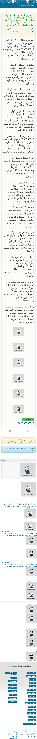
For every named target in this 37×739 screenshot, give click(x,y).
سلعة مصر (13, 678)
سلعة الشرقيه (31, 676)
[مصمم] (31, 595)
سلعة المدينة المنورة (29, 723)
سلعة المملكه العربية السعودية (11, 673)
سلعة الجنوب (12, 698)
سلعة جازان (31, 706)
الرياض (30, 29)
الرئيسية (32, 2)
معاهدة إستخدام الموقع (28, 734)
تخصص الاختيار (12, 29)
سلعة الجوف (31, 713)
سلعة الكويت (12, 681)
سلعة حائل (32, 696)
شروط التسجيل (31, 733)
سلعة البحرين (12, 688)
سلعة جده (32, 679)
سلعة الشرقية (12, 701)
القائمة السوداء (20, 2)
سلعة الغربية (12, 695)
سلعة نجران (31, 710)
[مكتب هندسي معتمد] (31, 633)
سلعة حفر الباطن (30, 703)
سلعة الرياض (31, 672)
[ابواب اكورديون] (31, 586)
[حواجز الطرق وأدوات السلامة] (31, 609)
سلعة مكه (32, 683)
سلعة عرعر (31, 717)
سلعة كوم (13, 666)
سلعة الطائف (31, 689)
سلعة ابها (32, 686)
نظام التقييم (32, 736)
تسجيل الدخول (22, 448)
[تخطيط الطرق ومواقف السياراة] (31, 618)
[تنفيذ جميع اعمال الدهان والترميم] (31, 657)
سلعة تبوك (32, 720)
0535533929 (27, 423)
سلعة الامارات (12, 684)
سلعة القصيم (31, 693)
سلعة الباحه (31, 700)
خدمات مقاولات (32, 581)
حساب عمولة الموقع (29, 731)
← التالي (5, 34)
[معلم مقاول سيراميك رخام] (31, 642)
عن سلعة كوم (12, 738)
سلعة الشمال (12, 691)
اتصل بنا (14, 731)
